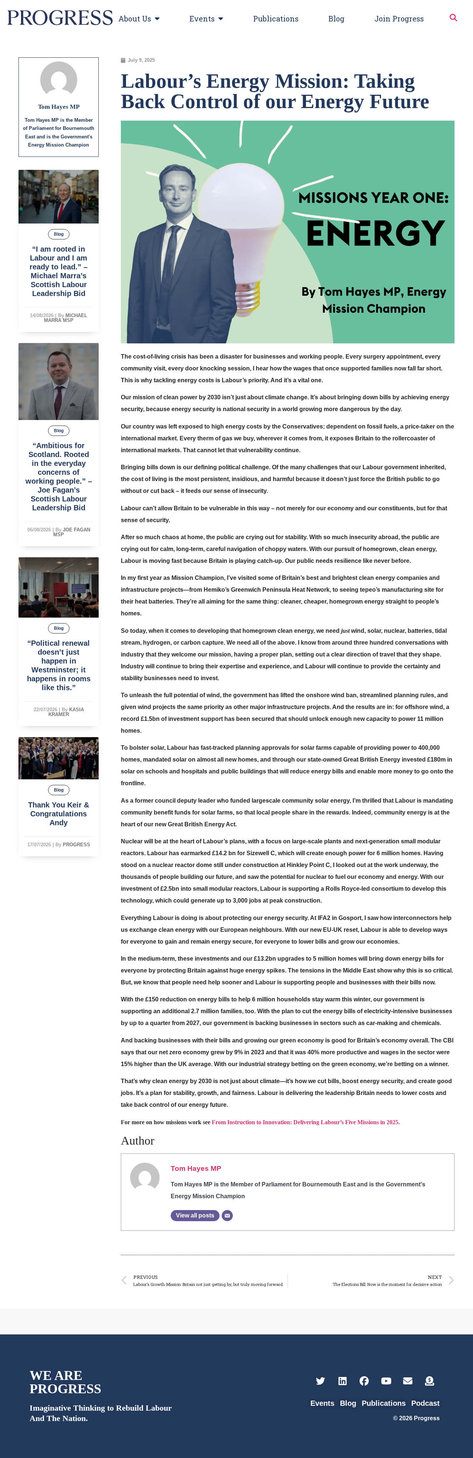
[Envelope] (408, 1381)
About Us (134, 18)
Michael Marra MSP (66, 318)
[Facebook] (364, 1381)
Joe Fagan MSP (71, 532)
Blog (336, 18)
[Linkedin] (342, 1381)
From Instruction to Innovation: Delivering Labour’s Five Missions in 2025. (306, 1122)
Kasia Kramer (66, 712)
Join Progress (399, 18)
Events (202, 18)
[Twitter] (320, 1381)
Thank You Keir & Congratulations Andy (58, 814)
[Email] (227, 1215)
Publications (276, 18)
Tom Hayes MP (196, 1168)
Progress (76, 844)
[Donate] (429, 1381)
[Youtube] (386, 1381)
